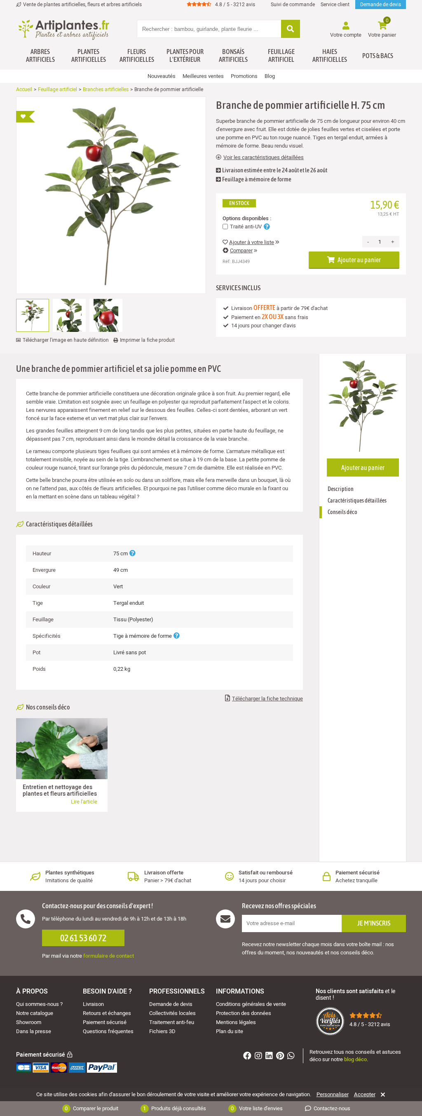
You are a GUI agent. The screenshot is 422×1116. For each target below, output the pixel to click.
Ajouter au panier (359, 259)
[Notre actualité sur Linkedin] (270, 1057)
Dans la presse (33, 1031)
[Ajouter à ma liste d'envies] (25, 116)
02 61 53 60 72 (83, 938)
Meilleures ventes (203, 76)
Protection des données (243, 1013)
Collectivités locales (172, 1013)
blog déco (355, 1059)
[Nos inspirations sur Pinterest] (281, 1057)
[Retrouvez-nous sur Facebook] (248, 1057)
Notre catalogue (34, 1013)
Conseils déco (342, 512)
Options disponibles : (247, 218)
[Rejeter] (381, 1094)
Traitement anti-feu (171, 1022)
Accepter (364, 1094)
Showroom (28, 1022)
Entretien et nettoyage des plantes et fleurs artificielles (60, 790)
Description (341, 489)
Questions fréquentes (108, 1031)
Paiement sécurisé (105, 1022)
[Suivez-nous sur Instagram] (259, 1057)
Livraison (93, 1004)
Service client (335, 4)
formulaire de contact (108, 956)
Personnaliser (332, 1094)
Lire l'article (84, 802)
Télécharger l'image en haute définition (66, 340)
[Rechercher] (290, 29)
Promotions (244, 76)
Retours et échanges (107, 1013)
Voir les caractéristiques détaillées (263, 157)
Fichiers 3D (162, 1031)
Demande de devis (380, 4)
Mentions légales (236, 1022)
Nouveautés (162, 76)
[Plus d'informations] (132, 553)
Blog (270, 76)
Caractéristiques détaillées (357, 500)
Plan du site (229, 1031)
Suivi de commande (293, 4)
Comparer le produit (91, 1108)
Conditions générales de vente (251, 1004)
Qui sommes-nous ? (39, 1004)
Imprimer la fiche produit (147, 340)
